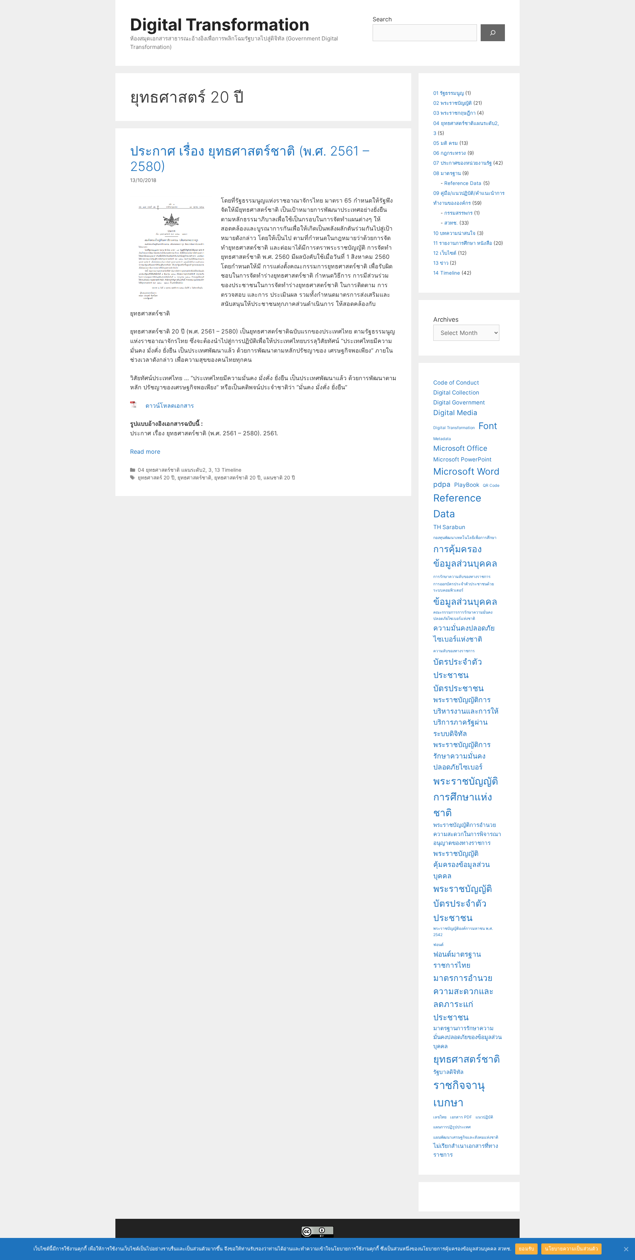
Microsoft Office (460, 448)
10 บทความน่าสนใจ (454, 233)
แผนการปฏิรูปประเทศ (452, 1127)
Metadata (442, 438)
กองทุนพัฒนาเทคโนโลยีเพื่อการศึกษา (464, 537)
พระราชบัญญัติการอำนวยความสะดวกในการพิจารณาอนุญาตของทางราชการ (467, 833)
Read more (145, 451)
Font (487, 425)
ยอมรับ (526, 1249)
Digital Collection (456, 392)
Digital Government (459, 402)
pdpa (442, 484)
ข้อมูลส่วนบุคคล (465, 601)
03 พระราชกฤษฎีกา (454, 113)
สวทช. (451, 223)
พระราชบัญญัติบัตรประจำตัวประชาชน (462, 903)
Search (382, 19)
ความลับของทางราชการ (454, 651)
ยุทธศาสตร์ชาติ (194, 478)
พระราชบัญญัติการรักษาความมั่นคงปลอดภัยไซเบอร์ (462, 755)
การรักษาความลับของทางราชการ (462, 576)
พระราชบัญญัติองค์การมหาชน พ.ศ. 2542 (463, 931)
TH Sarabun (449, 527)
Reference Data (462, 183)
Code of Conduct (456, 382)
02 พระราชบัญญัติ (452, 103)
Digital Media (455, 412)
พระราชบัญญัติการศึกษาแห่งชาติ (465, 797)
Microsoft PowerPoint (462, 459)
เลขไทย (439, 1117)
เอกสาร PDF (461, 1117)
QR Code (491, 485)
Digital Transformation (219, 24)
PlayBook (466, 484)
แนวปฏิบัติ (484, 1117)
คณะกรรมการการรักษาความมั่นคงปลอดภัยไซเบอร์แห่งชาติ (462, 615)
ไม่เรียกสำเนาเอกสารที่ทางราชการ (465, 1150)
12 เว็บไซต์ (444, 253)
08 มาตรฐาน (447, 173)
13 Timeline (228, 470)
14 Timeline (446, 273)
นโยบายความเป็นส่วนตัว (571, 1249)
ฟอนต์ (438, 944)
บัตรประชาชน (458, 688)
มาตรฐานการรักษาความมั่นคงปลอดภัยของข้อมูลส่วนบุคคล (467, 1037)
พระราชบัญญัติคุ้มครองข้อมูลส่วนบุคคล (461, 864)
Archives (446, 319)
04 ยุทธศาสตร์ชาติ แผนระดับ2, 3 (175, 470)
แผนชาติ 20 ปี (279, 478)
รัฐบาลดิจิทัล (448, 1071)
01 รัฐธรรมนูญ (448, 93)
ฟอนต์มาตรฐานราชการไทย (457, 960)
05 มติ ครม (445, 143)
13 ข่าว (440, 263)
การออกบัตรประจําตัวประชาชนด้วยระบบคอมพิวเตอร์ (463, 587)
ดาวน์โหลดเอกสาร (170, 405)
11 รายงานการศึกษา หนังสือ (462, 243)
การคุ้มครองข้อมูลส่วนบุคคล (465, 556)
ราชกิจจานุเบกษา (459, 1094)
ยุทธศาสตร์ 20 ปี (156, 478)
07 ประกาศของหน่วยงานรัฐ (462, 163)
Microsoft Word (466, 471)
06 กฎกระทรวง (449, 153)
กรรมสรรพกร (458, 213)
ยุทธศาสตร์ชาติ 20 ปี (237, 478)
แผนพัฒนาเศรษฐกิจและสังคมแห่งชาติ (465, 1137)
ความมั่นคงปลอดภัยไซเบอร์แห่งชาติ (464, 634)
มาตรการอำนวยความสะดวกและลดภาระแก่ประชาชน (463, 997)
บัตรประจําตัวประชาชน (457, 668)
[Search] (493, 32)
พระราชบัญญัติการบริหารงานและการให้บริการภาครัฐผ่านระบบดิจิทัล (466, 717)
